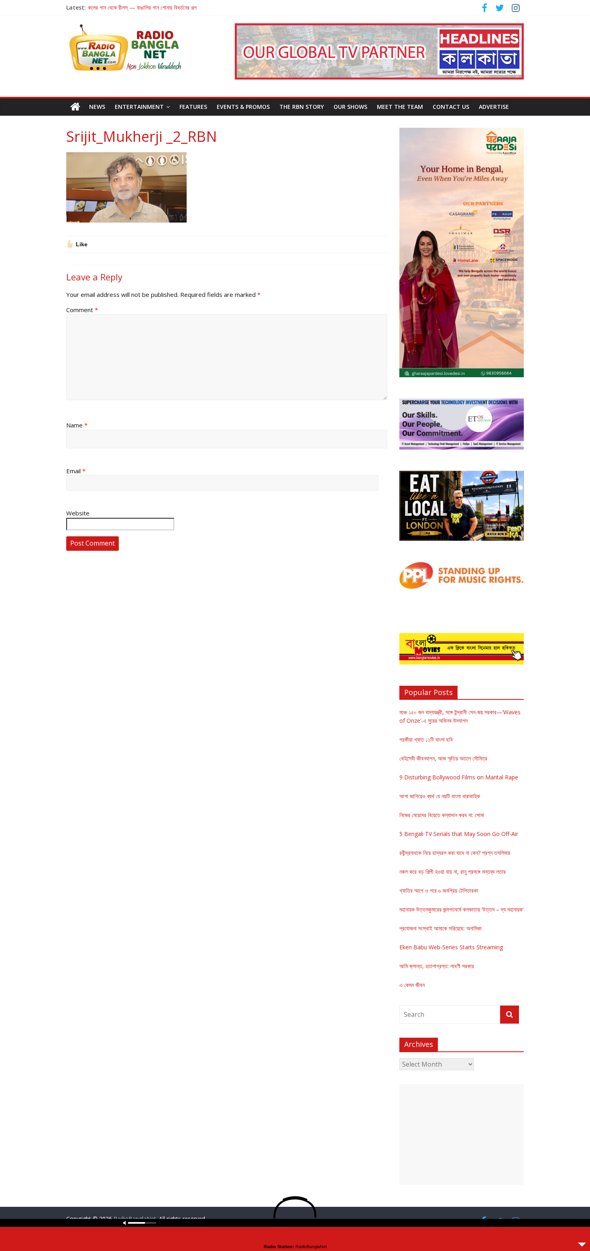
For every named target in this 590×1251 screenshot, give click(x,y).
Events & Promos (243, 106)
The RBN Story (301, 106)
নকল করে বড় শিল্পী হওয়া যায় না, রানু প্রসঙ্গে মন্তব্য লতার (452, 871)
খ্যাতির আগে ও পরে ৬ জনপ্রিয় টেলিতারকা (438, 890)
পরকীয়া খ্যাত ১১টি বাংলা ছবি (426, 739)
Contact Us (451, 106)
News (97, 106)
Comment (82, 310)
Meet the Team (400, 106)
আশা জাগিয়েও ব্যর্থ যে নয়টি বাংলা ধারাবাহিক (439, 796)
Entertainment (139, 106)
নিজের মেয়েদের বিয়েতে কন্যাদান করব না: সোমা (441, 815)
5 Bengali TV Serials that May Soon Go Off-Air (458, 834)
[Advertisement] (461, 1134)
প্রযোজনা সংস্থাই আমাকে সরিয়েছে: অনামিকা (440, 928)
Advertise (494, 106)
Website (78, 513)
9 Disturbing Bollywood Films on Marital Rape (458, 777)
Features (193, 106)
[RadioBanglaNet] (75, 106)
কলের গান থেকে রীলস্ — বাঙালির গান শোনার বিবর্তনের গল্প (142, 7)
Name (76, 425)
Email (75, 471)
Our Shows (350, 106)
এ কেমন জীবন (412, 985)
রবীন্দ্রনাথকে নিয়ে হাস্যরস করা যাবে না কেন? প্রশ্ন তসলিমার (454, 852)
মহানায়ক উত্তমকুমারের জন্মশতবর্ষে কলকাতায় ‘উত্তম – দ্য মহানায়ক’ (461, 909)
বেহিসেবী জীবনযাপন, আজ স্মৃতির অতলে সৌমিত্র (443, 758)
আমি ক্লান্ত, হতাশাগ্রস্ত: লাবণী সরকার (436, 966)
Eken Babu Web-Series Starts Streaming (451, 947)
